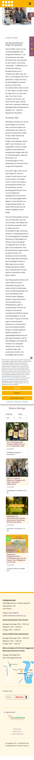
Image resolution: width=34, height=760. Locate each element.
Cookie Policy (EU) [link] (17, 734)
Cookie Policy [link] (9, 401)
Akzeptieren (17, 388)
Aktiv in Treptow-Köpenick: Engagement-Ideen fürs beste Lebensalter (16, 481)
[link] (31, 14)
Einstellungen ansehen (17, 398)
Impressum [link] (25, 401)
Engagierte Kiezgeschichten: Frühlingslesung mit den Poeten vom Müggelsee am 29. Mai (16, 558)
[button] (31, 358)
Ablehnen (17, 393)
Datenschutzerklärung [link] (8, 378)
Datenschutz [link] (17, 401)
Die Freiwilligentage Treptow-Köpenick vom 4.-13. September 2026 (16, 444)
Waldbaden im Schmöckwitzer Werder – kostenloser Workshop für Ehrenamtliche (16, 519)
